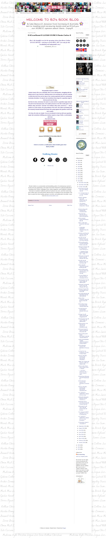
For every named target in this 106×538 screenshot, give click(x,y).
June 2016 (81, 432)
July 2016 (81, 430)
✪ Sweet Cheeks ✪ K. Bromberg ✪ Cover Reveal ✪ (84, 290)
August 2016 (82, 428)
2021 (79, 170)
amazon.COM (61, 12)
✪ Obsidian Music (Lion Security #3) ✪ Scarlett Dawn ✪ (84, 403)
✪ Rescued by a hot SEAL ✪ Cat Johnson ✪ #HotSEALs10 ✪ (83, 325)
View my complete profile (82, 456)
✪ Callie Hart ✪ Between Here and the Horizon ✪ (83, 262)
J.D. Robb (81, 123)
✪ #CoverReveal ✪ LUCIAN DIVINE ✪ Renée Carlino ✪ (83, 243)
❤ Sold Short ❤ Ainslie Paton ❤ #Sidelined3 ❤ (84, 378)
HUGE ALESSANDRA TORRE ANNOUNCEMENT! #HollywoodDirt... (84, 341)
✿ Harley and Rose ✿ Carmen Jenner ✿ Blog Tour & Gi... (84, 234)
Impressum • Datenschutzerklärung (73, 12)
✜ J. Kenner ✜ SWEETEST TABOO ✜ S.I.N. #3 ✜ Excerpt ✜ (84, 418)
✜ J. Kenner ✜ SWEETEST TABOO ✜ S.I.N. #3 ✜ (84, 394)
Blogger (64, 528)
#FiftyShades (47, 12)
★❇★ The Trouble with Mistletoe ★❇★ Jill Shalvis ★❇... (84, 363)
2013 (79, 449)
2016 (79, 180)
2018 (79, 176)
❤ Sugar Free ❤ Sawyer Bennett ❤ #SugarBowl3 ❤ (83, 315)
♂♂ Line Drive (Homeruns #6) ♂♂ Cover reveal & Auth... (83, 372)
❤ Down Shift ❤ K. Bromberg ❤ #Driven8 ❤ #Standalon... (83, 357)
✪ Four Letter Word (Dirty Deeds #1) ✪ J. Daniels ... (83, 367)
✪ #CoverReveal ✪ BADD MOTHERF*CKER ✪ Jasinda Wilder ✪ (84, 335)
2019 (79, 174)
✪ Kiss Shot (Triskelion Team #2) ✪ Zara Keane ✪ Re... (84, 300)
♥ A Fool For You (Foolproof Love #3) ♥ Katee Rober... (83, 352)
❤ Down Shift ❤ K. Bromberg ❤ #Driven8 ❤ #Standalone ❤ (83, 388)
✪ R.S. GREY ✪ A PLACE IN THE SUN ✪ (84, 224)
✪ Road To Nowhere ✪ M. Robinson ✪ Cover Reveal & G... (84, 248)
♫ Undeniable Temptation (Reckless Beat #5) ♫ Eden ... (83, 229)
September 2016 (83, 426)
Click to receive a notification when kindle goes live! (50, 144)
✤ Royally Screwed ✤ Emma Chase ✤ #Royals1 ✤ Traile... (84, 257)
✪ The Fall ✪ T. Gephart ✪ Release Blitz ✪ (83, 219)
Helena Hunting (82, 90)
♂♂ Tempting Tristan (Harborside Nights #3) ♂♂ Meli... (83, 253)
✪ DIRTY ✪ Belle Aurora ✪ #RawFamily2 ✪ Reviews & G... (83, 199)
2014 (79, 447)
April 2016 (81, 436)
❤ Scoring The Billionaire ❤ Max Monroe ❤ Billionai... (84, 215)
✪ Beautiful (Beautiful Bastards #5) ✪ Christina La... (83, 398)
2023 (79, 166)
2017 (79, 178)
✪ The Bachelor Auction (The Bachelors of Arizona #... (84, 347)
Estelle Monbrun (82, 84)
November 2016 (82, 184)
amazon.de (54, 12)
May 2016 (81, 434)
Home (17, 12)
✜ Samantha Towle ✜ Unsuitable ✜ (83, 423)
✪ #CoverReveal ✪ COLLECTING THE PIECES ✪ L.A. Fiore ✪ (83, 271)
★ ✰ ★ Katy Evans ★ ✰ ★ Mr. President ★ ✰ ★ (84, 194)
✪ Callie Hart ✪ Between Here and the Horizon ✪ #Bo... (84, 239)
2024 (79, 164)
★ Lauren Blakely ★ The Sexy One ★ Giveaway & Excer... (84, 277)
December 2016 (82, 182)
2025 (79, 162)
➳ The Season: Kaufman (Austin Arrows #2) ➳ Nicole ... (84, 205)
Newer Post (30, 205)
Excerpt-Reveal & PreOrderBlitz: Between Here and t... (83, 310)
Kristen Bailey (82, 129)
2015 (79, 445)
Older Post (69, 205)
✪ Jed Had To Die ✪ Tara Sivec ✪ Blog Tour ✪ (83, 190)
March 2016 (82, 438)
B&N (47, 146)
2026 (79, 160)
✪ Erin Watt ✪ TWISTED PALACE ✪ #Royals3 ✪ (83, 266)
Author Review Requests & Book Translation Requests (31, 12)
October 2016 (82, 186)
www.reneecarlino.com (52, 195)
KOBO (52, 146)
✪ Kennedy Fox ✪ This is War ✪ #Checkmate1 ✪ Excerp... (83, 408)
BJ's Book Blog (81, 454)
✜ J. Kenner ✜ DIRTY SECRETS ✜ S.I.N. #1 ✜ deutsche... (84, 413)
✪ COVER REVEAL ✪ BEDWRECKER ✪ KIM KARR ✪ (84, 295)
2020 (79, 172)
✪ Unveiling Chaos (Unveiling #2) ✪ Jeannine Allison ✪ (83, 305)
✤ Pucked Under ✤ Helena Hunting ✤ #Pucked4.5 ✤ (83, 330)
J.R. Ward (81, 112)
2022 (79, 168)
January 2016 (82, 442)
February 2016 (82, 440)
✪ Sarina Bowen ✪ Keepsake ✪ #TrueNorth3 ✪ (83, 210)
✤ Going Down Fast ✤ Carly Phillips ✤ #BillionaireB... (84, 281)
